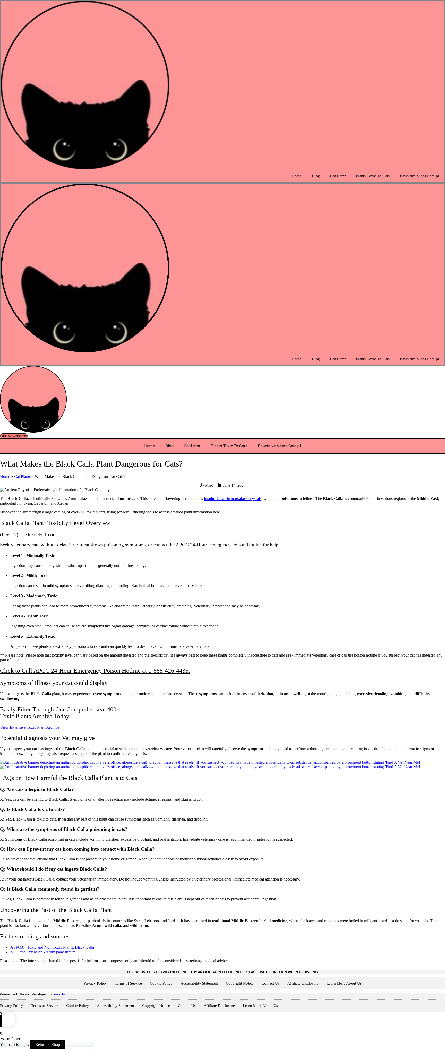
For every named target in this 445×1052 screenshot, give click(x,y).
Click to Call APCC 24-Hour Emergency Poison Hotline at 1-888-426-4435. (95, 670)
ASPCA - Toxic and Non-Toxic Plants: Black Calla (52, 947)
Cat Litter (338, 176)
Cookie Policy (161, 983)
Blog (316, 176)
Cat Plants (22, 476)
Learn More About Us (344, 983)
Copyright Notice (240, 983)
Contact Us (270, 983)
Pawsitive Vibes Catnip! (419, 176)
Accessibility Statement (199, 983)
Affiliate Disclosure (303, 983)
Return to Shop (47, 1044)
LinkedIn (58, 994)
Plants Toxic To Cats (373, 176)
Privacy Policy (95, 983)
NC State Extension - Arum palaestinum (42, 952)
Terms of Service (128, 983)
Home (297, 176)
